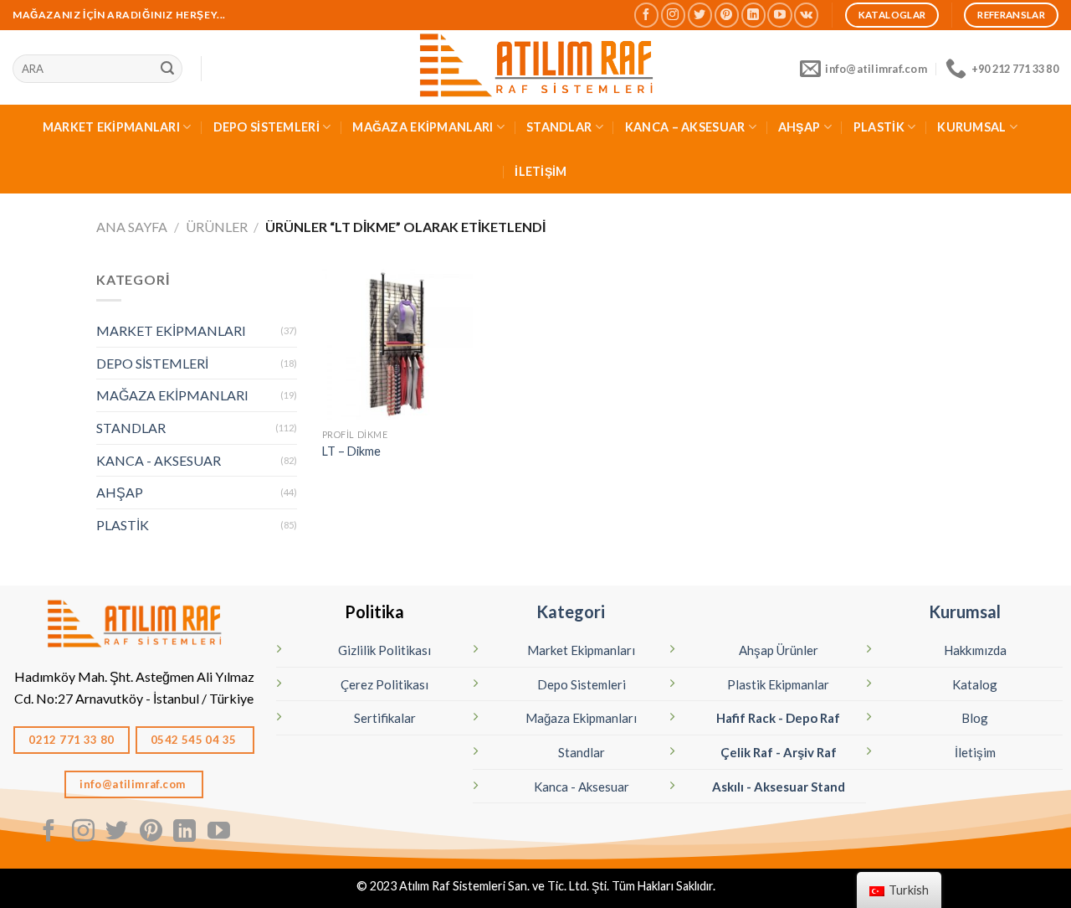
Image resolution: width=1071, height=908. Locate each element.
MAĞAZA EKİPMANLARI (422, 127)
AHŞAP (799, 127)
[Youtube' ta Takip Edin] (779, 15)
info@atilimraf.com (133, 784)
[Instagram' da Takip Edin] (673, 15)
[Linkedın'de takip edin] (753, 15)
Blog (974, 717)
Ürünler (217, 227)
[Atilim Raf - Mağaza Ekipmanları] (535, 67)
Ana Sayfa (131, 227)
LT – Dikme (351, 451)
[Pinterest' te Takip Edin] (727, 15)
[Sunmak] (167, 68)
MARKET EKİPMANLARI (111, 127)
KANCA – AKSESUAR (685, 127)
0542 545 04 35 (195, 739)
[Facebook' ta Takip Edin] (646, 15)
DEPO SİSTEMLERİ (266, 127)
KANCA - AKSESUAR (158, 460)
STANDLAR (559, 127)
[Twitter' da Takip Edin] (700, 15)
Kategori (570, 611)
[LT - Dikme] (397, 344)
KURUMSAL (971, 127)
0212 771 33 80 (71, 739)
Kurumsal (965, 611)
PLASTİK (878, 127)
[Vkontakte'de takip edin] (806, 15)
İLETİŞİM (540, 171)
